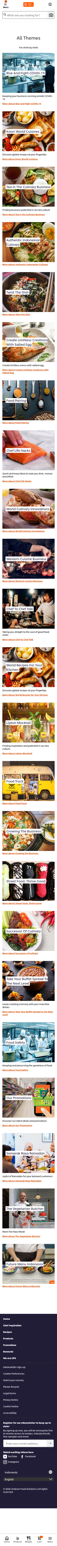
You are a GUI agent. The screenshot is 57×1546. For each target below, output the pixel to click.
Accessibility (9, 1412)
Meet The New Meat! (13, 1231)
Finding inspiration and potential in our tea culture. (25, 747)
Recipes (7, 1331)
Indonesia (11, 1472)
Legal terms (9, 1393)
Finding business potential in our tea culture (26, 209)
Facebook (30, 1456)
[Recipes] (28, 1538)
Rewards (8, 1351)
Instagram (13, 1461)
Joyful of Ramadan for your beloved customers (27, 1176)
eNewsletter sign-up (14, 1366)
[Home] (7, 1538)
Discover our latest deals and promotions (24, 1120)
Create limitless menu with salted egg (23, 365)
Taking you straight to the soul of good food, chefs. (26, 633)
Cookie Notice (11, 1406)
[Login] (50, 4)
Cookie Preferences (13, 1373)
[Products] (17, 1538)
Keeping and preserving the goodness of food (27, 1065)
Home (6, 1318)
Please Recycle (11, 1386)
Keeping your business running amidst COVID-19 (27, 97)
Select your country (13, 1380)
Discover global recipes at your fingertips (24, 154)
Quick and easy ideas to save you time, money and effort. (27, 475)
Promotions (9, 1344)
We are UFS (9, 1357)
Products (8, 1338)
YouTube (12, 1456)
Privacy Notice (10, 1399)
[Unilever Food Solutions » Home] (29, 4)
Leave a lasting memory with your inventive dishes (25, 1005)
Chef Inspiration (12, 1325)
